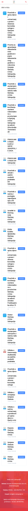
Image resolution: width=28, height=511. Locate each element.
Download (21, 12)
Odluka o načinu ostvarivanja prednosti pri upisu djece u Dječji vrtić (12, 413)
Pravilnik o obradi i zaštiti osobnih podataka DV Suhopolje (12, 177)
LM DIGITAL (20, 501)
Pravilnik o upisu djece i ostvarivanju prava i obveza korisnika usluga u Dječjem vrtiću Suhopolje (12, 259)
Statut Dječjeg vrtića (10, 459)
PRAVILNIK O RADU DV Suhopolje (12, 160)
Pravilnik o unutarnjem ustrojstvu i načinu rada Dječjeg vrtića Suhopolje (12, 90)
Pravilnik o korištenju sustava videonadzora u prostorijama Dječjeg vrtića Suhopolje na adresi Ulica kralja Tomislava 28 (12, 118)
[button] (2, 2)
